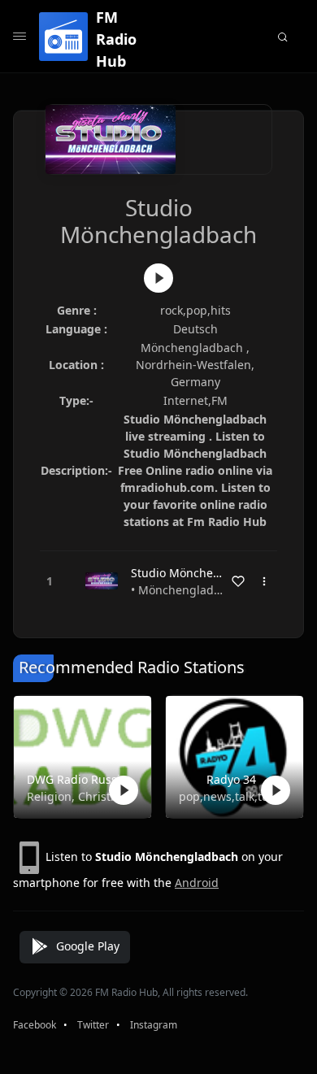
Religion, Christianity (79, 796)
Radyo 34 (231, 779)
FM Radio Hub (116, 39)
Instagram (153, 1025)
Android (197, 882)
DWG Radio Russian (79, 779)
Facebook (34, 1025)
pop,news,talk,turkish (231, 796)
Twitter (93, 1025)
